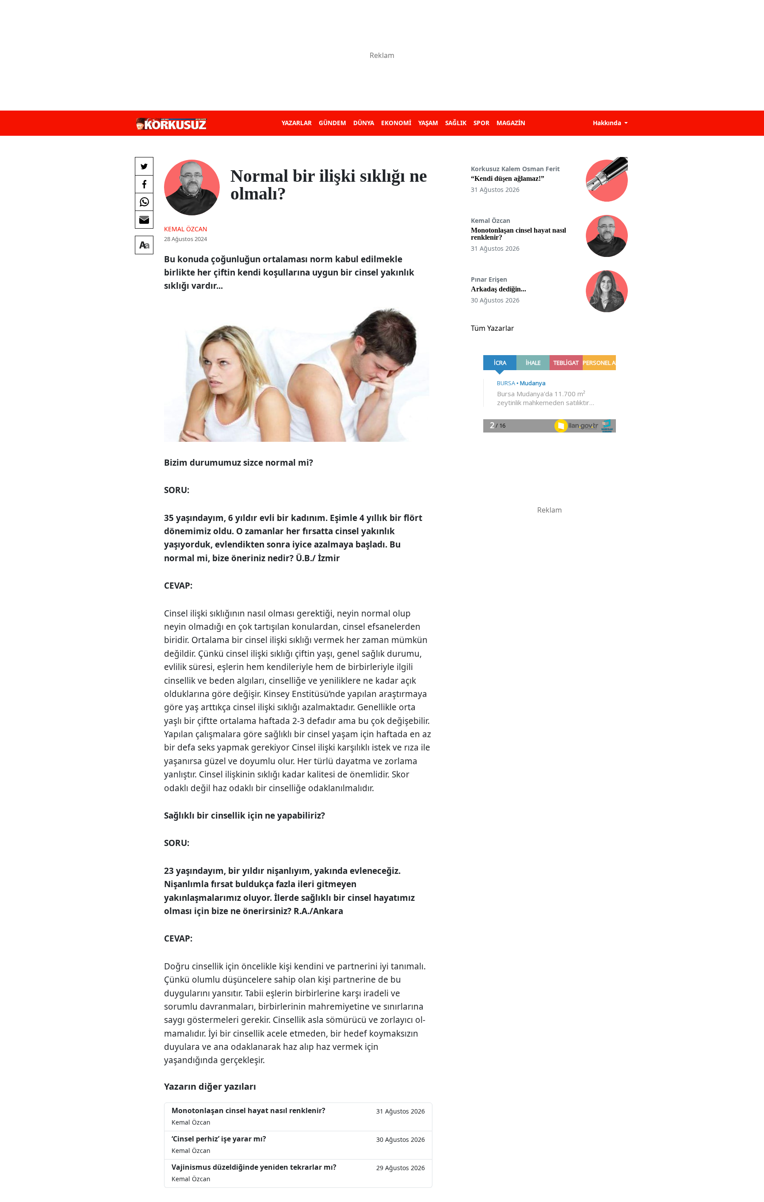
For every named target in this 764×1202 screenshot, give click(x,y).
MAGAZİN (511, 123)
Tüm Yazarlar (492, 328)
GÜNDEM (332, 123)
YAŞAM (428, 123)
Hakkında (608, 123)
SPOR (481, 123)
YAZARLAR (297, 123)
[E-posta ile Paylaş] (144, 219)
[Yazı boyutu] (144, 245)
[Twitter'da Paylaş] (144, 166)
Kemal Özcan (185, 229)
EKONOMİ (396, 123)
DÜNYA (363, 123)
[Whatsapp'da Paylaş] (144, 202)
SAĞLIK (455, 123)
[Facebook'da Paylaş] (144, 184)
